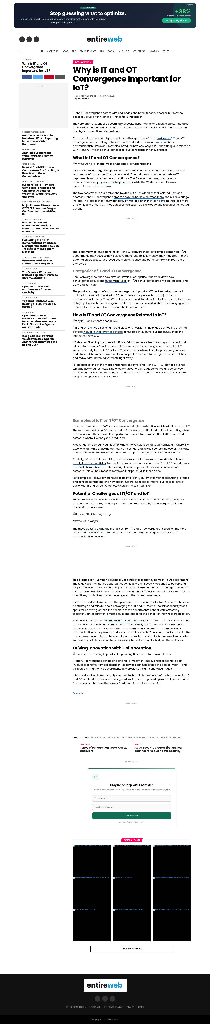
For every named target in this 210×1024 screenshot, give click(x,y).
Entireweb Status (113, 1007)
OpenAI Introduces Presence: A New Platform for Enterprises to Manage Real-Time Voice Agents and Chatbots (39, 321)
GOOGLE (25, 132)
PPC (74, 51)
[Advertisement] (43, 107)
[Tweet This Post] (38, 77)
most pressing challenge (93, 528)
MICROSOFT (35, 257)
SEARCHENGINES (88, 51)
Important (115, 738)
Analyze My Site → (176, 20)
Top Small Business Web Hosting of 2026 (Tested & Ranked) (39, 304)
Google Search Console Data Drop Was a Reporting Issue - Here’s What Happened (40, 140)
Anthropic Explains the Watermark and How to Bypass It (37, 155)
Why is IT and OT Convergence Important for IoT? (36, 67)
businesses (164, 138)
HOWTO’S (154, 51)
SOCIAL (111, 51)
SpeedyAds (94, 1007)
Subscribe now (132, 815)
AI (42, 51)
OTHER (166, 51)
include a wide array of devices (103, 332)
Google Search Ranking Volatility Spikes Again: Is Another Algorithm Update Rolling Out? (39, 340)
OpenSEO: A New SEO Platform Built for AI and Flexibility (37, 289)
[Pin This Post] (49, 77)
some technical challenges (123, 620)
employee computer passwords (113, 182)
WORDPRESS (139, 51)
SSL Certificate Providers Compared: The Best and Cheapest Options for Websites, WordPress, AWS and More (39, 190)
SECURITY (124, 51)
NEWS (65, 51)
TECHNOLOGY (27, 60)
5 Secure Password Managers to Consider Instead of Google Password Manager (40, 227)
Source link (78, 693)
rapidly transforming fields (89, 463)
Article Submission (76, 1007)
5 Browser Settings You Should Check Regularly (37, 262)
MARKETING (53, 51)
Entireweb (83, 98)
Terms (141, 1007)
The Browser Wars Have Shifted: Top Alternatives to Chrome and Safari (40, 275)
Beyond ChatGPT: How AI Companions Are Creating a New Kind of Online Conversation (40, 172)
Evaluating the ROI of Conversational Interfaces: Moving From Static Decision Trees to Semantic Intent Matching (40, 246)
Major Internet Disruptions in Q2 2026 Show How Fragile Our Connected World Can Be (40, 210)
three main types (116, 281)
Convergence (99, 738)
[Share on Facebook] (27, 77)
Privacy (130, 1007)
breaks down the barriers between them (139, 197)
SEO (102, 51)
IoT (125, 738)
